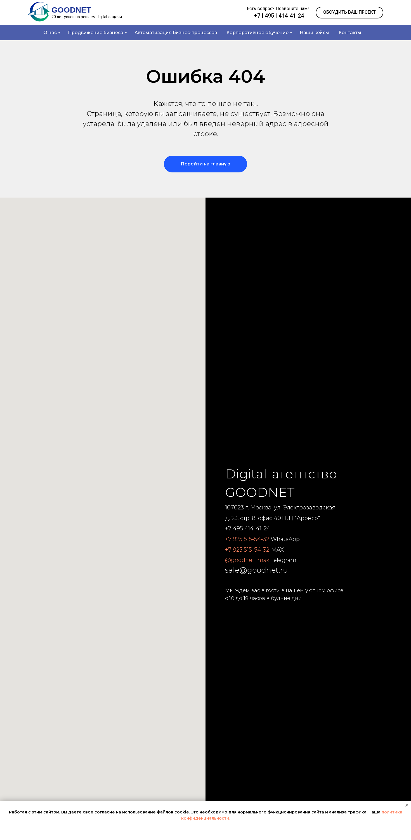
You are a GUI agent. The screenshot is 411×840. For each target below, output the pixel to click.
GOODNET (71, 10)
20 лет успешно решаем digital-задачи (86, 17)
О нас (50, 32)
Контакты (350, 32)
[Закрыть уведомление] (407, 805)
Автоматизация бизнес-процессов (175, 32)
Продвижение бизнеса (95, 32)
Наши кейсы (314, 32)
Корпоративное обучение (257, 32)
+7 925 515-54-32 (247, 539)
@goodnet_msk (247, 560)
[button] (349, 12)
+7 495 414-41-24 (247, 528)
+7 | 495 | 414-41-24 (279, 15)
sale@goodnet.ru (256, 570)
